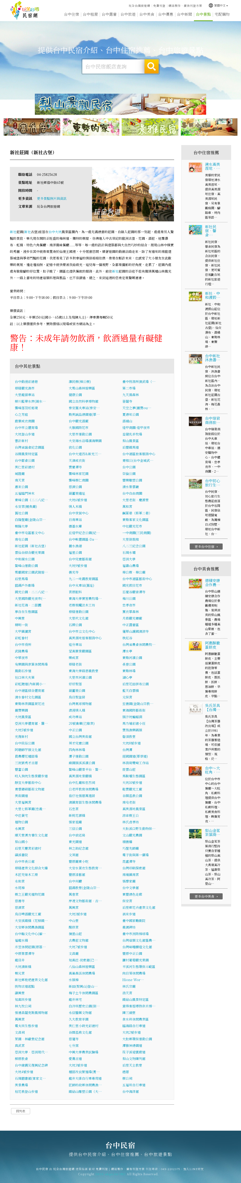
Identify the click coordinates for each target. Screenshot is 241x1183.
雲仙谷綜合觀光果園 (29, 552)
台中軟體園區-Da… (83, 539)
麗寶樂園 (21, 710)
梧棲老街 (75, 664)
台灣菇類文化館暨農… (139, 940)
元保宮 (127, 697)
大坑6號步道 (78, 499)
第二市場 (129, 388)
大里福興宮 (23, 802)
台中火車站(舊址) (81, 585)
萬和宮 (127, 506)
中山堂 (74, 920)
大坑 (58, 231)
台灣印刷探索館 (133, 868)
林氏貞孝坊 (130, 822)
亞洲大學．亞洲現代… (31, 1052)
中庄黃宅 (21, 815)
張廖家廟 (129, 881)
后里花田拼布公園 (135, 684)
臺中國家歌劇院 (133, 920)
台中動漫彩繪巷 (26, 381)
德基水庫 (75, 526)
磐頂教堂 (129, 736)
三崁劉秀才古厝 (26, 762)
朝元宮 (20, 973)
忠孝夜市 (129, 605)
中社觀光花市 (132, 526)
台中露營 (109, 14)
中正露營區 (130, 624)
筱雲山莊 (129, 769)
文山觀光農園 (132, 835)
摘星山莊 (75, 933)
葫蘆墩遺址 (77, 493)
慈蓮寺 (74, 1039)
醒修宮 (74, 927)
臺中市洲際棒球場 (135, 933)
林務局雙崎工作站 (135, 762)
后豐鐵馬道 (130, 447)
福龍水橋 (21, 940)
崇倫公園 (129, 473)
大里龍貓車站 (25, 394)
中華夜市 (21, 657)
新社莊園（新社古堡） (31, 545)
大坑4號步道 (24, 1071)
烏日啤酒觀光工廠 (28, 914)
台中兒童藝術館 (80, 559)
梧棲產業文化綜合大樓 (31, 868)
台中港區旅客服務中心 (138, 453)
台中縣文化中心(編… (30, 933)
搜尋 (152, 66)
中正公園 (75, 730)
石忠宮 (74, 808)
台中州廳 (75, 881)
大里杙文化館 (78, 618)
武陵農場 (21, 651)
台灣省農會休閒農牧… (139, 644)
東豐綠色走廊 (132, 894)
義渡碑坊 (129, 927)
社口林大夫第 (25, 677)
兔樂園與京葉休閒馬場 (31, 664)
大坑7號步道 (78, 946)
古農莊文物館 (78, 940)
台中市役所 (23, 644)
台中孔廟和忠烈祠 (82, 782)
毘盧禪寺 (129, 861)
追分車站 (75, 644)
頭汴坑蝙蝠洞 (132, 716)
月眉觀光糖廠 (132, 618)
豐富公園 (21, 769)
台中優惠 (165, 14)
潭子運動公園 (78, 756)
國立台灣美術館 (80, 736)
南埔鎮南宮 (130, 874)
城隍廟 (20, 473)
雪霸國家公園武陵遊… (31, 572)
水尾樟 (20, 887)
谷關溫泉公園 (132, 795)
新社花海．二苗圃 (28, 605)
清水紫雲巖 (130, 486)
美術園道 (21, 795)
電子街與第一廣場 (135, 854)
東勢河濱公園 (132, 657)
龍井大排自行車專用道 (85, 1078)
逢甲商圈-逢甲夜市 (136, 427)
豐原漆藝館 (77, 874)
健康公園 (75, 394)
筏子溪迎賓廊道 (133, 1052)
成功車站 (75, 716)
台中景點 (203, 14)
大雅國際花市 (78, 427)
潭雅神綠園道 (132, 1045)
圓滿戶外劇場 (25, 585)
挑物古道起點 (25, 986)
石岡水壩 (129, 552)
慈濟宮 (20, 907)
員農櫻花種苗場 (26, 756)
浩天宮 (127, 992)
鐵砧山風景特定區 (135, 999)
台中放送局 (77, 835)
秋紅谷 (127, 638)
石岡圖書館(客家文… (30, 1078)
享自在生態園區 (26, 611)
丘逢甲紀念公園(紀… (84, 532)
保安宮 (127, 900)
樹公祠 (127, 1078)
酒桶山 (127, 421)
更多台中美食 (207, 896)
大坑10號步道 (132, 782)
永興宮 (20, 828)
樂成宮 (74, 657)
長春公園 (129, 664)
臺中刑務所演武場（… (139, 381)
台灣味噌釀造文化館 (137, 946)
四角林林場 (77, 749)
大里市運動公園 (80, 434)
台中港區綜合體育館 (29, 690)
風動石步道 (23, 670)
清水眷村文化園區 (28, 697)
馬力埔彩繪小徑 (133, 723)
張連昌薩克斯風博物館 (31, 1012)
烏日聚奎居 (77, 697)
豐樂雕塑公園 (132, 480)
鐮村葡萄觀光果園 (135, 960)
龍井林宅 (75, 999)
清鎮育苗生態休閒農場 (85, 802)
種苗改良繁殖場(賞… (84, 1071)
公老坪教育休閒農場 (83, 789)
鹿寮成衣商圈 (25, 421)
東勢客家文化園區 (135, 519)
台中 (51, 231)
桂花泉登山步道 (26, 1091)
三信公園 (75, 828)
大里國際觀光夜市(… (30, 598)
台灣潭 (127, 749)
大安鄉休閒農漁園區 (29, 927)
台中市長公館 (25, 861)
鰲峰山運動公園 (26, 565)
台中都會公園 (25, 460)
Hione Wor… (133, 979)
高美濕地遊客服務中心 (85, 638)
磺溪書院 (21, 854)
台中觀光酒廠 (78, 421)
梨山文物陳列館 (133, 1058)
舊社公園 (21, 513)
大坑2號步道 (131, 1032)
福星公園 (75, 552)
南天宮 (20, 480)
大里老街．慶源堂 (135, 499)
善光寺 (74, 572)
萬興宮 (74, 907)
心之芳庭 (21, 414)
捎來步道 (129, 914)
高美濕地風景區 (133, 808)
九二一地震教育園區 (83, 578)
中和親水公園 (25, 559)
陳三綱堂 (129, 1012)
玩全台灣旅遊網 (139, 6)
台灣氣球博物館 (80, 703)
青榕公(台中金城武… (137, 460)
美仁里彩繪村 (25, 467)
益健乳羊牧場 (132, 434)
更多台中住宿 (207, 546)
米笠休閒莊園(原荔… (30, 946)
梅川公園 (129, 598)
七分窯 (74, 1045)
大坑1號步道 (78, 914)
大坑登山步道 (25, 434)
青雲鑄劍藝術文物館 (29, 789)
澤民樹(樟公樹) (80, 381)
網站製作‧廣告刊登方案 (185, 6)
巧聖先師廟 (130, 848)
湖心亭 (127, 677)
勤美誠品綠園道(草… (84, 414)
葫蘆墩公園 (77, 690)
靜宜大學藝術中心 (28, 782)
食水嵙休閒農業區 (135, 1019)
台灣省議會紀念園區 (29, 447)
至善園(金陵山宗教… (137, 703)
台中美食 (146, 14)
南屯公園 (21, 539)
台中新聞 (184, 14)
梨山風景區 (130, 440)
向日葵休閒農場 (133, 973)
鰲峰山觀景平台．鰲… (85, 769)
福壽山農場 (130, 565)
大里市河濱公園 (80, 677)
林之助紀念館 (78, 848)
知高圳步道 (23, 999)
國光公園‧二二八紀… (31, 592)
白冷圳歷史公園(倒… (84, 1006)
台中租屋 (90, 14)
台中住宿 (71, 14)
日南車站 (75, 519)
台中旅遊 (128, 14)
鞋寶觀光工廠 (132, 789)
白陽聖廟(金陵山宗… (30, 519)
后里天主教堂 (132, 1065)
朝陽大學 (21, 526)
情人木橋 (75, 506)
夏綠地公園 (130, 414)
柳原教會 (21, 1058)
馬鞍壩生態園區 (133, 776)
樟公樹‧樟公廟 (133, 572)
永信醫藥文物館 (80, 1012)
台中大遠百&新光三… (85, 453)
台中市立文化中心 (82, 631)
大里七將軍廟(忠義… (30, 808)
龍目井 (20, 960)
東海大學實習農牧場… (85, 598)
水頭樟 (74, 979)
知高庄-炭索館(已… (83, 960)
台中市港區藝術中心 (137, 578)
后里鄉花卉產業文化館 (138, 907)
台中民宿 (24, 10)
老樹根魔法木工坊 (82, 605)
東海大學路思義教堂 (83, 670)
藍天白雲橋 (130, 690)
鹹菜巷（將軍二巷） (137, 513)
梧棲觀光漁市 (25, 388)
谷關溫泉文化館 (80, 1032)
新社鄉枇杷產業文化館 (31, 979)
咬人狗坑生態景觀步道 (31, 776)
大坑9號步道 (78, 565)
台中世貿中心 (78, 513)
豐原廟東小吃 (78, 861)
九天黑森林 (130, 394)
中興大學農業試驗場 (83, 1052)
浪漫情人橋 (77, 710)
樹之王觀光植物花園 (29, 894)
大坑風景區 (23, 716)
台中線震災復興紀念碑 (31, 1065)
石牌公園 (75, 624)
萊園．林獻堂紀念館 (29, 1039)
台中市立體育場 (26, 427)
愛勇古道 (75, 1058)
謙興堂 (20, 992)
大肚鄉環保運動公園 (137, 1039)
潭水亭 (127, 651)
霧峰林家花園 (78, 473)
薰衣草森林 (130, 611)
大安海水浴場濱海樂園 (85, 440)
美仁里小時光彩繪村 (83, 1025)
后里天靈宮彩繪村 (28, 848)
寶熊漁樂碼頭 (132, 730)
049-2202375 (170, 1169)
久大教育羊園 (78, 1019)
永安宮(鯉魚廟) (26, 506)
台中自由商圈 (132, 493)
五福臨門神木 (25, 493)
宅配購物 (222, 14)
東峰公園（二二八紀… (31, 499)
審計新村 (21, 440)
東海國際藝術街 (133, 710)
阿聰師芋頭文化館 (28, 749)
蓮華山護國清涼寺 (135, 631)
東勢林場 (129, 670)
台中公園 (129, 467)
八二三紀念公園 (133, 545)
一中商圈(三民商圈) (136, 532)
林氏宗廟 (129, 986)
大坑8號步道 (131, 743)
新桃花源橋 (77, 815)
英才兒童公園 (78, 743)
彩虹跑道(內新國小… (30, 684)
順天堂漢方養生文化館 (31, 835)
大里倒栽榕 (130, 539)
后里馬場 (21, 578)
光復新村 (21, 736)
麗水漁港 (75, 545)
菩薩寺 (127, 401)
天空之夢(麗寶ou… (136, 407)
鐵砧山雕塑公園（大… (85, 1091)
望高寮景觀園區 (80, 651)
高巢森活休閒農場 (82, 973)
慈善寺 (20, 900)
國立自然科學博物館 (83, 401)
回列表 (20, 1111)
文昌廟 (74, 953)
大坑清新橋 (23, 966)
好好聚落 (75, 684)
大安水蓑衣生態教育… (85, 868)
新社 (13, 231)
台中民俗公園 (25, 743)
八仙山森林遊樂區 (82, 966)
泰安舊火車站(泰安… (84, 407)
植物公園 (21, 822)
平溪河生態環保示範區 (138, 966)
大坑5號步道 (24, 730)
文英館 (74, 854)
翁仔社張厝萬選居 (82, 795)
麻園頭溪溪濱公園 (82, 762)
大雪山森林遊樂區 (82, 388)
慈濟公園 (75, 486)
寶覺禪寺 (75, 467)
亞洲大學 (129, 559)
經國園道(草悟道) (135, 756)
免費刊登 (159, 6)
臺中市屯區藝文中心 (29, 532)
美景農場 (21, 1085)
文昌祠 (20, 1032)
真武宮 (20, 1045)
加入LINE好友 (193, 1169)
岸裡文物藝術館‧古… (85, 900)
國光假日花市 (132, 585)
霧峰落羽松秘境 (26, 407)
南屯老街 (129, 802)
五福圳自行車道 (133, 1085)
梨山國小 (21, 841)
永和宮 (20, 881)
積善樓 (127, 841)
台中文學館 (130, 887)
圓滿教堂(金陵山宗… (84, 887)
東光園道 (75, 841)
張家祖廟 (75, 822)
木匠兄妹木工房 (26, 874)
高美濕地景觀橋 (80, 776)
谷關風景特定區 (26, 453)
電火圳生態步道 (26, 1025)
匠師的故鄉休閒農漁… (85, 1085)
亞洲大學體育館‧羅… (31, 723)
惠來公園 (21, 486)
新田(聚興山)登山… (83, 986)
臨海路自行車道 (133, 1025)
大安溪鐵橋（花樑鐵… (31, 920)
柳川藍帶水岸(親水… (30, 401)
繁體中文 (216, 5)
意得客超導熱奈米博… (139, 1006)
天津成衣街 (77, 460)
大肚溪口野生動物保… (139, 828)
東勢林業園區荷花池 (29, 703)
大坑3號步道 (78, 1065)
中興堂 (20, 618)
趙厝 (125, 1071)
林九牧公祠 (23, 1006)
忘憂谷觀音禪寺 (133, 592)
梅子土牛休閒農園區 (83, 992)
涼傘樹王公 (130, 815)
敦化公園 (75, 447)
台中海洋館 (130, 1091)
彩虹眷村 (21, 638)
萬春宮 (74, 894)
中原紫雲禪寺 (25, 953)
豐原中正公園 (132, 953)
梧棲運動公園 (78, 611)
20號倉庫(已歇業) (82, 723)
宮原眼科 (75, 592)
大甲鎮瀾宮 (23, 631)
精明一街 (21, 624)
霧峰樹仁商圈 (78, 480)
